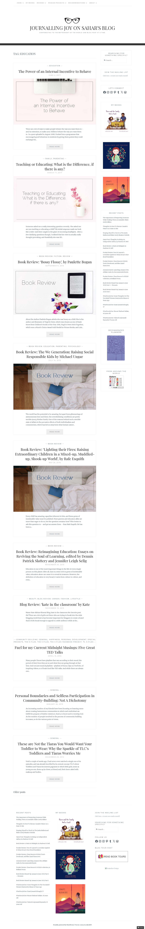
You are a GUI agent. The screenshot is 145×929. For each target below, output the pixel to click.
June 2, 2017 (55, 75)
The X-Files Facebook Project (66, 642)
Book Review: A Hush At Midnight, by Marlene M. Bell (33, 843)
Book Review (46, 256)
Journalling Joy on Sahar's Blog (72, 28)
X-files (90, 642)
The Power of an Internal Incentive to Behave (54, 71)
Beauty (32, 599)
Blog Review (44, 599)
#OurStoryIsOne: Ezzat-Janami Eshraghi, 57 (30, 891)
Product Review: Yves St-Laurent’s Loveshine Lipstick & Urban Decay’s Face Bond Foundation (116, 255)
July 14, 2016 (55, 360)
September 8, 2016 (54, 266)
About (92, 3)
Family (48, 159)
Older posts (19, 792)
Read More (56, 147)
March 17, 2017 (54, 173)
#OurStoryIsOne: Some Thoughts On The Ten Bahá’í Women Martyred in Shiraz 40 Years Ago (116, 298)
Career (56, 599)
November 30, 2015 (54, 565)
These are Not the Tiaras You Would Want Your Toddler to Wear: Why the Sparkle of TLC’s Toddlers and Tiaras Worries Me (55, 748)
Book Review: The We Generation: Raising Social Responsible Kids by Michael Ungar (55, 354)
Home (19, 3)
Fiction (58, 256)
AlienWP (89, 925)
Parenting (58, 159)
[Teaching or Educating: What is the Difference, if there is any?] (54, 221)
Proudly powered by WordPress (63, 925)
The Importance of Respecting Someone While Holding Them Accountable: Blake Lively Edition (116, 220)
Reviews (40, 3)
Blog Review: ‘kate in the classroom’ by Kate (55, 604)
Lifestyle (75, 599)
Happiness (54, 639)
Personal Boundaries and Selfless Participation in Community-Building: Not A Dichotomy (54, 698)
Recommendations (76, 3)
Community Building (27, 639)
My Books (30, 3)
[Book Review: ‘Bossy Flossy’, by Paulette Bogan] (54, 314)
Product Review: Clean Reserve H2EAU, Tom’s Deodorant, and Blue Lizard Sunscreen (115, 263)
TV (84, 642)
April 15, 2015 (54, 656)
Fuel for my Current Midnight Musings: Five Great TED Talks (55, 649)
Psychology (74, 346)
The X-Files (30, 642)
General (43, 639)
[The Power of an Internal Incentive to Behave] (54, 124)
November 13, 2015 (54, 608)
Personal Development (74, 639)
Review (66, 256)
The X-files (43, 642)
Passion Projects (56, 3)
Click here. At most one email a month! (115, 76)
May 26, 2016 (55, 462)
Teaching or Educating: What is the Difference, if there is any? (55, 166)
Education (54, 66)
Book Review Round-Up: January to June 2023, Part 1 (32, 880)
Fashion (65, 599)
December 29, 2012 (54, 757)
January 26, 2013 (54, 704)
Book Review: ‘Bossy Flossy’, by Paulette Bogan (55, 261)
